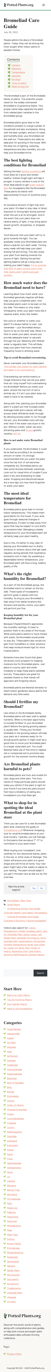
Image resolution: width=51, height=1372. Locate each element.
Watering (16, 68)
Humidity (16, 76)
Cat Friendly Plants (17, 1004)
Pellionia (11, 1212)
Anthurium (12, 1056)
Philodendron (14, 1225)
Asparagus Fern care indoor (26, 951)
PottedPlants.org (12, 830)
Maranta (11, 1185)
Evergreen (12, 1145)
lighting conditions (31, 171)
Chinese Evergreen (17, 1109)
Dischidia (11, 1136)
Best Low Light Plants (18, 995)
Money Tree (13, 1190)
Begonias (12, 1078)
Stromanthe (13, 1275)
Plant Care (25, 900)
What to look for (20, 86)
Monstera (12, 1194)
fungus (29, 430)
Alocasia (11, 1047)
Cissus (10, 1114)
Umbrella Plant (14, 1292)
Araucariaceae (14, 1069)
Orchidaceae (13, 1199)
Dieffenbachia (14, 1132)
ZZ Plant (11, 1301)
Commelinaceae (15, 1118)
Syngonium (13, 1284)
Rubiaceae (12, 1257)
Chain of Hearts (15, 1105)
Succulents (12, 1279)
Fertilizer (16, 79)
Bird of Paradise (15, 1083)
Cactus (10, 1100)
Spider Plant (13, 1270)
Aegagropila (13, 1033)
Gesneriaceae (14, 1163)
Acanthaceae (14, 1029)
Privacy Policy (14, 1354)
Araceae (11, 1060)
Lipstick (11, 1181)
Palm (9, 1203)
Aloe (9, 1051)
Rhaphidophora (15, 1252)
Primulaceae (13, 1248)
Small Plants (13, 904)
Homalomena (14, 1167)
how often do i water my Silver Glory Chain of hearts (24, 948)
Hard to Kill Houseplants (19, 1008)
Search (40, 973)
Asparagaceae (14, 1074)
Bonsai (10, 1091)
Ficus (10, 1158)
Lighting (16, 65)
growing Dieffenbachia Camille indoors (24, 954)
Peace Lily (12, 1208)
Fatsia (10, 1150)
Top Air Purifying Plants (19, 999)
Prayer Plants (14, 1243)
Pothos (10, 1239)
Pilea (9, 1230)
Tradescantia (14, 1288)
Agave (10, 1038)
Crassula (11, 1123)
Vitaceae (11, 1297)
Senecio (11, 1266)
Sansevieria (13, 1261)
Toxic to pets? (19, 83)
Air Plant (11, 1042)
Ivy (8, 1176)
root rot (16, 433)
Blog (9, 1087)
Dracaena (12, 1141)
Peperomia (12, 1217)
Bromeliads (13, 900)
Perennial (12, 1221)
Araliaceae (12, 1065)
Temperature (18, 72)
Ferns (10, 1154)
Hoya (10, 1172)
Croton (10, 1127)
